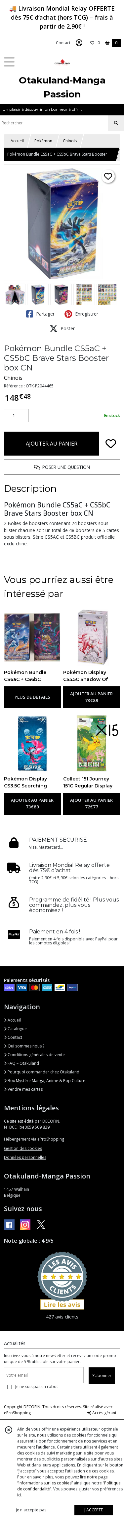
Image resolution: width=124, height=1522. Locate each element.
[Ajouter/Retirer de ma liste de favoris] (110, 443)
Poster (67, 328)
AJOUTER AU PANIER (51, 443)
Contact (63, 43)
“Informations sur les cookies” (45, 1483)
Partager (45, 314)
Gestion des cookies (23, 1148)
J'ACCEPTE (93, 1510)
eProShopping (17, 1413)
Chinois (70, 141)
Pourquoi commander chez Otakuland (43, 1072)
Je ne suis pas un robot (36, 1386)
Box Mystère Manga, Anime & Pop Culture (46, 1080)
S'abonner (101, 1375)
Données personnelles (25, 1157)
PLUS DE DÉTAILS (32, 697)
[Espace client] (79, 43)
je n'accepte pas (31, 1510)
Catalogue (17, 1029)
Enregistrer (86, 314)
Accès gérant (103, 1413)
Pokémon (43, 141)
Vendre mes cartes (25, 1089)
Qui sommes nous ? (25, 1046)
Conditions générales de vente (36, 1054)
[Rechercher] (116, 123)
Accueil (17, 141)
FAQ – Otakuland (23, 1063)
